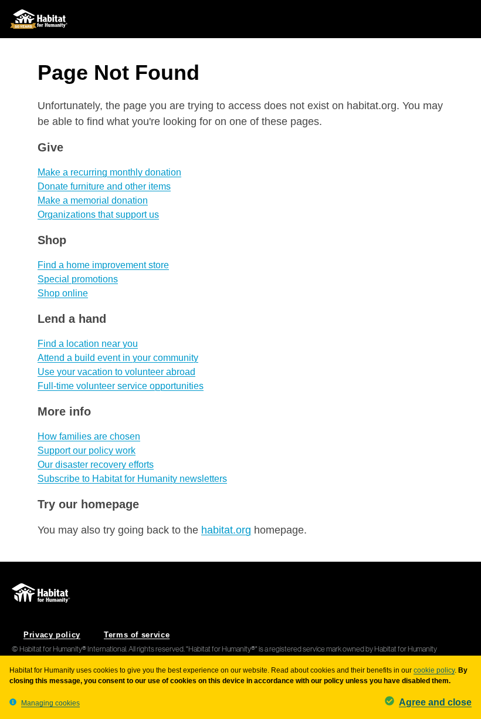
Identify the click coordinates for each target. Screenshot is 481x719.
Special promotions (78, 279)
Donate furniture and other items (104, 186)
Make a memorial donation (93, 200)
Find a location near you (88, 344)
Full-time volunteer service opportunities (121, 386)
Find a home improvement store (103, 265)
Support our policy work (87, 450)
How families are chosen (89, 436)
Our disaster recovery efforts (96, 465)
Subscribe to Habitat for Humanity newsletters (132, 479)
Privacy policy (51, 634)
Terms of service (137, 634)
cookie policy (434, 670)
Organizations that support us (98, 215)
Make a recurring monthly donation (109, 172)
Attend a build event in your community (118, 358)
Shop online (63, 293)
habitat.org (226, 530)
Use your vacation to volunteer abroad (116, 372)
